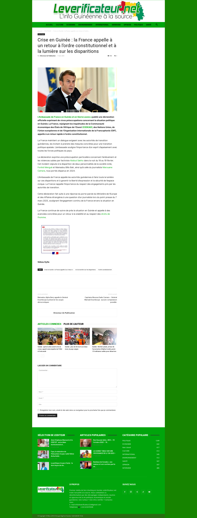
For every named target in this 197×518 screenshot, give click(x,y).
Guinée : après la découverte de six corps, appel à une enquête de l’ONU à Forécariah (50, 349)
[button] (156, 25)
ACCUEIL (49, 25)
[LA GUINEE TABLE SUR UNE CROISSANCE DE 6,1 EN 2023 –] (85, 454)
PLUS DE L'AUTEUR (74, 324)
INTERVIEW (116, 25)
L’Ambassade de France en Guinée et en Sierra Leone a (65, 117)
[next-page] (42, 355)
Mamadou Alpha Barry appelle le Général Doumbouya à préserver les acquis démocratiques (53, 299)
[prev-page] (39, 355)
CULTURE (59, 25)
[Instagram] (131, 492)
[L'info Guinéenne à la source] (98, 11)
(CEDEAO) (87, 127)
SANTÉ (148, 25)
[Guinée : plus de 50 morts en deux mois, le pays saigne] (77, 336)
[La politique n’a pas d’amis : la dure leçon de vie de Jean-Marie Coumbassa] (43, 466)
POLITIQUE (138, 25)
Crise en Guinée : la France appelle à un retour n (58, 269)
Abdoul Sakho (76, 160)
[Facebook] (40, 61)
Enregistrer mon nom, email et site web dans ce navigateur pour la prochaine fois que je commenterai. (78, 410)
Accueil (40, 31)
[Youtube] (149, 492)
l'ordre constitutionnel (105, 269)
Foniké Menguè (45, 167)
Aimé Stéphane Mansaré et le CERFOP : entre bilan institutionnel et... (62, 442)
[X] (45, 61)
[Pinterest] (50, 61)
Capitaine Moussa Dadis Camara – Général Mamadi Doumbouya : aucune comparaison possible (100, 299)
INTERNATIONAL (102, 25)
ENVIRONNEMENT (85, 25)
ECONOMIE (70, 25)
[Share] (137, 492)
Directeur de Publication (48, 56)
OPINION (127, 25)
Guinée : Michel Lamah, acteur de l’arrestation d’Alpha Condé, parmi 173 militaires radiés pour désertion (104, 349)
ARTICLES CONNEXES (49, 324)
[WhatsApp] (55, 61)
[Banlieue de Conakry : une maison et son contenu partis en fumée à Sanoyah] (85, 465)
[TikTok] (143, 492)
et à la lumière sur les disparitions (85, 269)
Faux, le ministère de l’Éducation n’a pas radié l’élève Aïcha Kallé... (62, 454)
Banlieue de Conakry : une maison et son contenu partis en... (104, 464)
